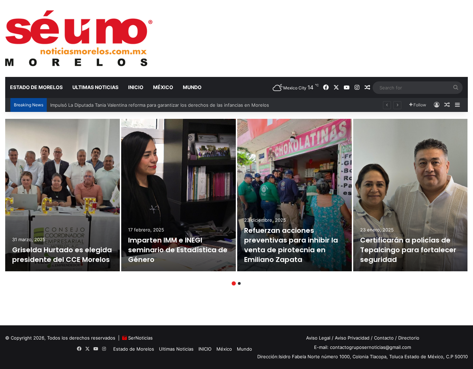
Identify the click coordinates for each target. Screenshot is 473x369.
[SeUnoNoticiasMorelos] (78, 38)
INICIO (135, 87)
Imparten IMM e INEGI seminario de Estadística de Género (177, 249)
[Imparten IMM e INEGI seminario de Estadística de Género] (178, 195)
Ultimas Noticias (95, 87)
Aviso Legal (318, 338)
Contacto (384, 338)
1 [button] (234, 283)
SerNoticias (140, 338)
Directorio (408, 338)
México (163, 87)
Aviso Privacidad (352, 338)
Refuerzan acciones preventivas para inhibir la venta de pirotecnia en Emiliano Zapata (291, 245)
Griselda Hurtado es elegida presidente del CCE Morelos (62, 254)
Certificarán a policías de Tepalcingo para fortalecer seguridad (408, 249)
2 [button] (239, 283)
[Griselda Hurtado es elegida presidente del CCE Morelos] (62, 195)
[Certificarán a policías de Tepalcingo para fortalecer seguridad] (410, 195)
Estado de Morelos (36, 87)
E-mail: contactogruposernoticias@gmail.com (362, 347)
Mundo (192, 87)
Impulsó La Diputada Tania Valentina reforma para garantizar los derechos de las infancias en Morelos (159, 105)
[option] (62, 195)
